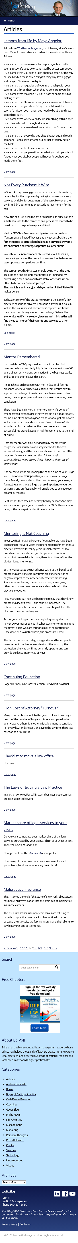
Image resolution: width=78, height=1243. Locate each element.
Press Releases (15, 1140)
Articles (10, 1079)
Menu (11, 20)
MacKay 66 (35, 853)
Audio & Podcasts (16, 1084)
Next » (53, 948)
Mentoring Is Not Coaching (26, 533)
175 (22, 948)
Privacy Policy (10, 1224)
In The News (13, 1114)
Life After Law (14, 1119)
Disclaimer (25, 1224)
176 (26, 948)
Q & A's (10, 1145)
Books (9, 1089)
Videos (10, 1165)
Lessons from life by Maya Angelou (33, 40)
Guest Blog (12, 1109)
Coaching (11, 1104)
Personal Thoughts (17, 1135)
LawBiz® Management (15, 1201)
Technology (12, 1155)
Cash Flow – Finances (18, 1099)
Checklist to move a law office (29, 756)
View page (10, 171)
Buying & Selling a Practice (21, 1094)
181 (46, 948)
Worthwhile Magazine (29, 48)
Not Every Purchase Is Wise (26, 184)
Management (14, 1124)
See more (9, 332)
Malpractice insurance (22, 889)
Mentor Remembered (22, 356)
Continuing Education (22, 676)
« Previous (10, 948)
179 (40, 948)
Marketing (12, 1129)
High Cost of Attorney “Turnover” (31, 708)
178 (35, 948)
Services (11, 1150)
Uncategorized (14, 1160)
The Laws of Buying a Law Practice (33, 787)
